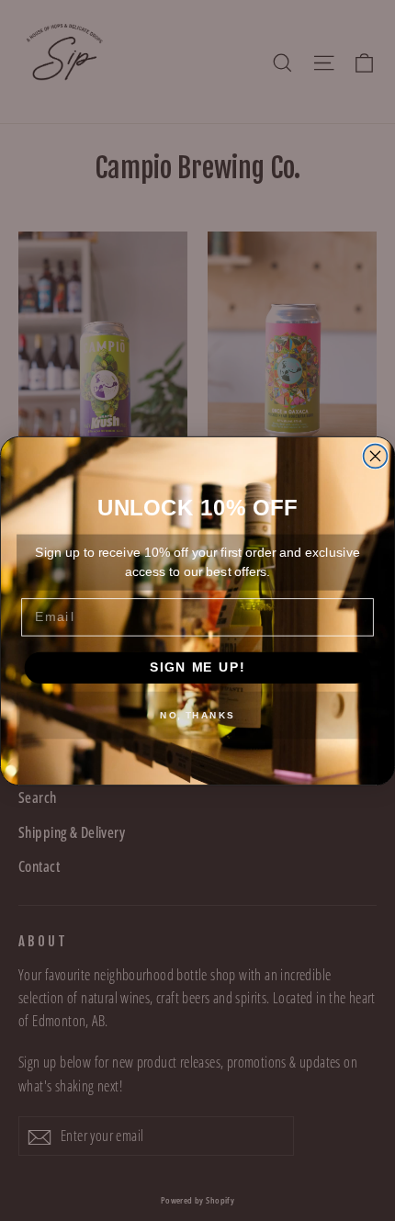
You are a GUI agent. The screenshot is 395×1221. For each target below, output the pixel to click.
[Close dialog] (376, 456)
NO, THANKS (197, 714)
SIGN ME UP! (197, 667)
